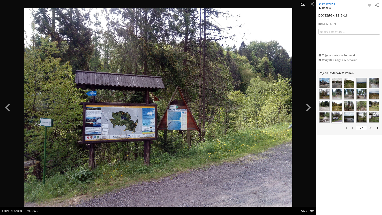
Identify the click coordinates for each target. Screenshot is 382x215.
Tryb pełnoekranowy (304, 4)
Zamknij (312, 4)
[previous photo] (8, 107)
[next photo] (308, 107)
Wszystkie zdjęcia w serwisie (339, 60)
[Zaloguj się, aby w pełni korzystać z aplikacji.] (369, 5)
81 (371, 128)
